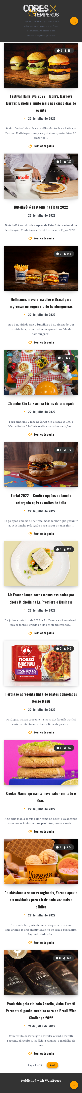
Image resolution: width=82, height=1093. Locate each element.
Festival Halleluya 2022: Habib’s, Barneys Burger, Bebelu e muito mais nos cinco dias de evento (41, 103)
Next (52, 1065)
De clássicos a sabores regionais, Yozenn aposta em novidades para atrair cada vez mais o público (41, 899)
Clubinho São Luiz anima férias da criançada (41, 403)
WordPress (53, 1080)
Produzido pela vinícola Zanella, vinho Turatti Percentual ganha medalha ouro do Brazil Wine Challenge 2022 (41, 1010)
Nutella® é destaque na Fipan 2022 (41, 207)
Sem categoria (44, 146)
